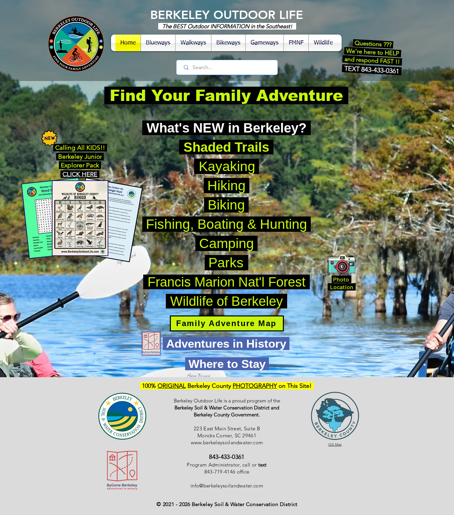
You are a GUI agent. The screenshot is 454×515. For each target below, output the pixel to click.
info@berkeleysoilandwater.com (226, 485)
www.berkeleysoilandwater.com (227, 442)
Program (197, 465)
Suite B (252, 428)
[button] (323, 43)
